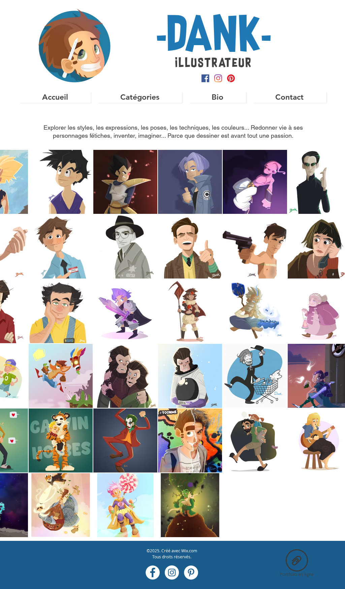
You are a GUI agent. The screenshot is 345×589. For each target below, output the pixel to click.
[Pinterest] (231, 78)
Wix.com (189, 550)
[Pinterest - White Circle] (191, 572)
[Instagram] (218, 78)
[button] (139, 97)
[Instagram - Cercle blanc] (172, 572)
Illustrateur (213, 63)
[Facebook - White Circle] (153, 572)
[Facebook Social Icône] (205, 78)
